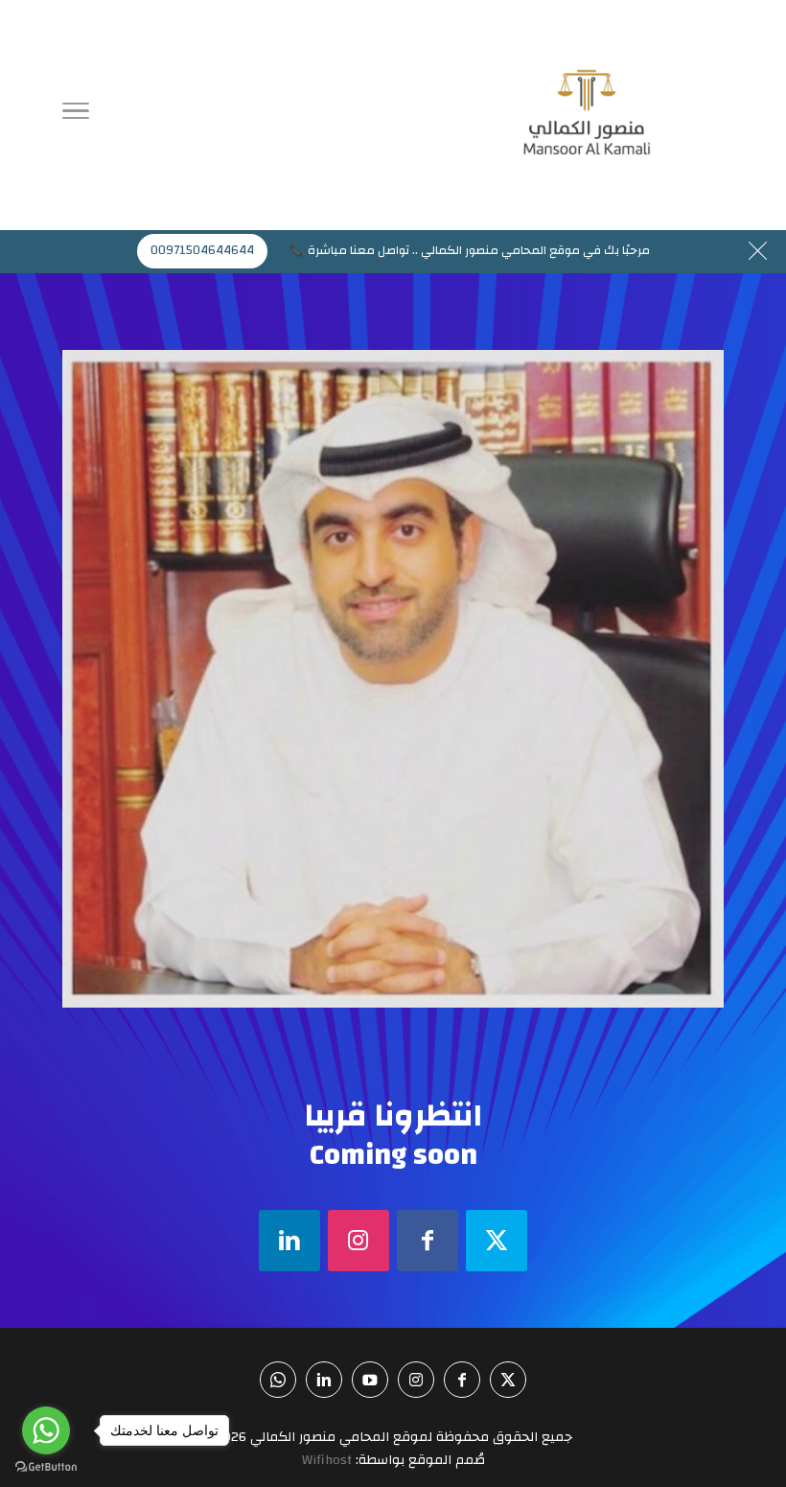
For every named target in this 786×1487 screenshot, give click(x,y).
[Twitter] (496, 1240)
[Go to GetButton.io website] (46, 1467)
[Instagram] (358, 1240)
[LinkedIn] (289, 1240)
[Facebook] (427, 1240)
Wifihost (327, 1460)
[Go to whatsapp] (46, 1430)
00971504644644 (202, 250)
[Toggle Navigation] (75, 115)
